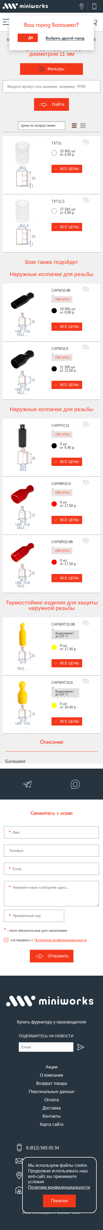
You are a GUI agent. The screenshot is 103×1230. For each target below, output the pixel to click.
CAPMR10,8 (61, 484)
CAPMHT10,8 (62, 683)
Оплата (51, 1100)
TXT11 (57, 143)
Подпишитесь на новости (46, 1036)
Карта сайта (51, 1124)
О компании (51, 1075)
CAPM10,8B (61, 290)
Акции (52, 1067)
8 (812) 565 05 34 (42, 1148)
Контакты (52, 1116)
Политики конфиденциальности (59, 1187)
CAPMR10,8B (62, 542)
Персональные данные (51, 1091)
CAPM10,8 (60, 349)
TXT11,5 (58, 201)
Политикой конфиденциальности (60, 940)
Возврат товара (51, 1083)
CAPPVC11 (60, 426)
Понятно (59, 1201)
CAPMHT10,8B (63, 624)
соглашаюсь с (49, 940)
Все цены (69, 169)
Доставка (52, 1108)
